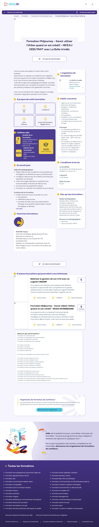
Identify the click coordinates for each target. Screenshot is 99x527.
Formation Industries (12, 494)
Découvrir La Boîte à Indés (75, 87)
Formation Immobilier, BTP (60, 491)
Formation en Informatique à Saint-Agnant (30, 362)
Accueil (16, 16)
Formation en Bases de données (27, 339)
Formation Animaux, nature (61, 476)
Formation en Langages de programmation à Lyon (33, 354)
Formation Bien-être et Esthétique (63, 479)
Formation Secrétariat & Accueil (16, 505)
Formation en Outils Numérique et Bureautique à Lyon (34, 380)
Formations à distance (24, 350)
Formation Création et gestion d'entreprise (66, 485)
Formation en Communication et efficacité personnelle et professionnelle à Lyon (42, 378)
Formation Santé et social (60, 502)
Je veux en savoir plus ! (88, 12)
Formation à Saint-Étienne (25, 349)
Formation (25, 16)
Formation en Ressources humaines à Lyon (30, 375)
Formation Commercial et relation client (19, 482)
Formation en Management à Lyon (28, 373)
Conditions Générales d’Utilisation (53, 521)
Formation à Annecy (23, 347)
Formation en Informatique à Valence (29, 365)
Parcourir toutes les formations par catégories (51, 515)
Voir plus (19, 209)
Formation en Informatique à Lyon (41, 16)
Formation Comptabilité (13, 485)
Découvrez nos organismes (47, 410)
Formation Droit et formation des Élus (18, 488)
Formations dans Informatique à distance (30, 367)
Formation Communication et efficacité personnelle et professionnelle (70, 482)
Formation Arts (10, 479)
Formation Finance (11, 491)
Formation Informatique (60, 494)
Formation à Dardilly (23, 345)
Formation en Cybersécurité (26, 335)
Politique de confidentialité (30, 521)
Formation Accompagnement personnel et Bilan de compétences (22, 473)
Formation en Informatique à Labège (28, 363)
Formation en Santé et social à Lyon (28, 371)
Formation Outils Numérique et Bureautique (66, 500)
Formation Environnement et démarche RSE (67, 488)
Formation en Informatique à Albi (27, 360)
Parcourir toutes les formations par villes (19, 515)
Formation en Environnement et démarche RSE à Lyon (34, 376)
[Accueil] (11, 4)
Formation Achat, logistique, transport (64, 473)
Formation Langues (11, 497)
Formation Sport (57, 505)
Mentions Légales (72, 521)
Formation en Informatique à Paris (28, 358)
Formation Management (60, 497)
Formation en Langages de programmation (31, 337)
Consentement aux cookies (90, 521)
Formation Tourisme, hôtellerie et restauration (67, 508)
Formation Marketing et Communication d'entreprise (23, 500)
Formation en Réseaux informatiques (28, 341)
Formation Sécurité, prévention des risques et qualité (23, 508)
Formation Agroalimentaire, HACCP (17, 476)
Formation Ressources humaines (16, 502)
